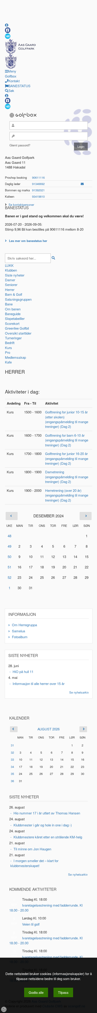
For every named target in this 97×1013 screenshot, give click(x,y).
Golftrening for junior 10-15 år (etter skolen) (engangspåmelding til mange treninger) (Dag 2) (66, 419)
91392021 (38, 190)
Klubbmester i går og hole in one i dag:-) (43, 825)
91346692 (38, 184)
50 (9, 556)
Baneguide (13, 313)
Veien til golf (30, 924)
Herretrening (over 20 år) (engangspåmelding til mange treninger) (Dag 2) (66, 495)
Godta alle (36, 992)
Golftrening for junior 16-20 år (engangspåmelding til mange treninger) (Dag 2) (66, 458)
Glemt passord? (19, 145)
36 (12, 781)
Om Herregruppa (24, 624)
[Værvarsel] (7, 36)
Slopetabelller (15, 318)
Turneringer (13, 337)
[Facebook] (7, 30)
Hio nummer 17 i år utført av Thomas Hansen (47, 813)
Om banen (13, 309)
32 (12, 752)
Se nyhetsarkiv (79, 692)
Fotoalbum (20, 636)
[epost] (82, 184)
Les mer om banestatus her (28, 241)
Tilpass (63, 992)
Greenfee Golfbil (17, 328)
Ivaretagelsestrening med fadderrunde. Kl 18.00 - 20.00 (46, 907)
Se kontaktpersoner (21, 204)
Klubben (11, 270)
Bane (9, 304)
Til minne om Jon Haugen (32, 849)
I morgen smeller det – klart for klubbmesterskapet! (34, 863)
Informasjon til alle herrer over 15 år (39, 683)
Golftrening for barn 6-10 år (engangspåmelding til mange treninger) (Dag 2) (66, 440)
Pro (7, 352)
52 (9, 577)
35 (12, 773)
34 (12, 766)
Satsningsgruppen (18, 299)
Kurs (8, 347)
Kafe (8, 362)
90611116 (38, 177)
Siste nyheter (14, 275)
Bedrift (9, 342)
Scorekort (12, 323)
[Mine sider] (6, 25)
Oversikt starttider (18, 333)
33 (12, 759)
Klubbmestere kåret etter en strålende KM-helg (48, 837)
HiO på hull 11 (23, 671)
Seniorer (11, 284)
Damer (10, 279)
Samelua (18, 630)
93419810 (38, 196)
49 (9, 546)
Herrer (9, 289)
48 (9, 535)
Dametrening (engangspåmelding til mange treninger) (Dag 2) (66, 476)
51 (9, 567)
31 (12, 745)
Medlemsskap (15, 357)
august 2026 (48, 729)
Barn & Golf (13, 294)
